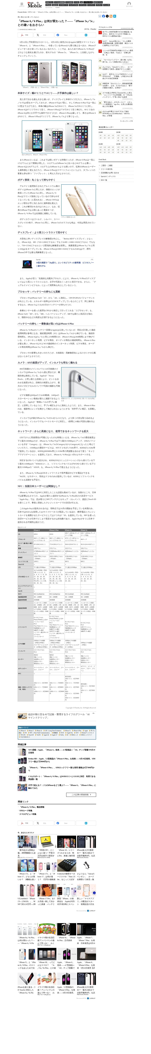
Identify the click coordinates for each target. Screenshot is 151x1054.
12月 (118, 135)
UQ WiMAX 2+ (25, 737)
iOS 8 (62, 733)
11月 (122, 135)
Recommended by (82, 910)
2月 (109, 138)
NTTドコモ (31, 12)
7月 (105, 135)
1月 (113, 138)
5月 (113, 135)
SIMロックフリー (86, 735)
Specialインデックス (108, 176)
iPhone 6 (23, 731)
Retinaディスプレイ (88, 733)
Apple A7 (54, 735)
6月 (109, 135)
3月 (105, 138)
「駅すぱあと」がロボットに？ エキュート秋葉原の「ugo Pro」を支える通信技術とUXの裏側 (118, 104)
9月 (131, 135)
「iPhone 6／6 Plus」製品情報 (31, 807)
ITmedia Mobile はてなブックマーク (114, 16)
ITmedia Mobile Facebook (103, 16)
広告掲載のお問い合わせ (110, 173)
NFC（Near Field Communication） (40, 733)
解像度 (55, 733)
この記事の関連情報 (80, 795)
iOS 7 (77, 733)
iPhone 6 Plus (77, 731)
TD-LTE (23, 735)
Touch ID (31, 735)
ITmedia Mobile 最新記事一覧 (110, 16)
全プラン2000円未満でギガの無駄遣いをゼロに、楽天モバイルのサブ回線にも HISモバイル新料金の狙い (117, 34)
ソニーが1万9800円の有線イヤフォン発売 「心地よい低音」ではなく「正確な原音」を (119, 53)
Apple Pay (70, 733)
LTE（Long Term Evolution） (53, 731)
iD (67, 735)
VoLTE (39, 735)
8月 (100, 135)
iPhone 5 (31, 731)
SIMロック (74, 735)
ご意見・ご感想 (106, 165)
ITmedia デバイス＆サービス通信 (100, 16)
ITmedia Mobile (22, 12)
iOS (26, 733)
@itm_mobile (107, 16)
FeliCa (62, 735)
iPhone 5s (39, 731)
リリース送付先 (106, 169)
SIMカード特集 (25, 811)
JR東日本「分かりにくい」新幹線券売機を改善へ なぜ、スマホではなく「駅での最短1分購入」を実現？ (117, 86)
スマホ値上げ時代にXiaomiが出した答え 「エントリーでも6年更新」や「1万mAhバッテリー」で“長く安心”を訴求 (118, 95)
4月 (100, 138)
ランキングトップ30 (126, 121)
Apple (86, 731)
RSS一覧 (104, 180)
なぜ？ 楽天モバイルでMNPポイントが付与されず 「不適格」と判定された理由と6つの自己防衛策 (117, 76)
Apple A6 (46, 735)
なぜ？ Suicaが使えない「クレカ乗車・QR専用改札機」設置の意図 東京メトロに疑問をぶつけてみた (118, 43)
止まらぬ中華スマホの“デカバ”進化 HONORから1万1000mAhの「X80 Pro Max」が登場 (116, 114)
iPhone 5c (68, 731)
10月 (126, 135)
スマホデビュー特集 (27, 814)
